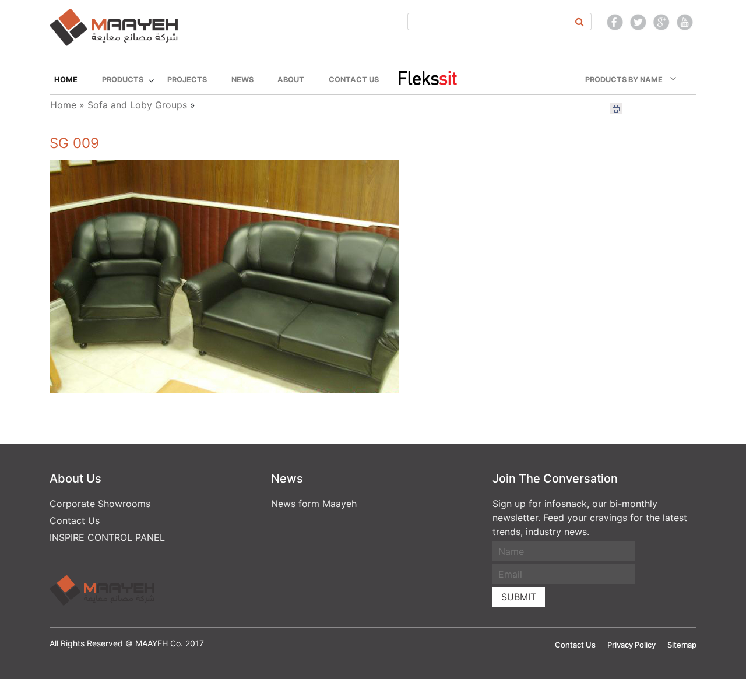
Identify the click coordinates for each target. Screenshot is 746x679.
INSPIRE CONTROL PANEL (107, 537)
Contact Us (354, 79)
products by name (627, 79)
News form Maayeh (314, 503)
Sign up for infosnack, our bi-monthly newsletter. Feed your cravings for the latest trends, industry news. (589, 517)
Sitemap (681, 644)
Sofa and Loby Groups (137, 105)
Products (122, 79)
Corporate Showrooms (100, 503)
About (290, 79)
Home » (67, 105)
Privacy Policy (631, 644)
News (242, 79)
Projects (187, 79)
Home (66, 79)
